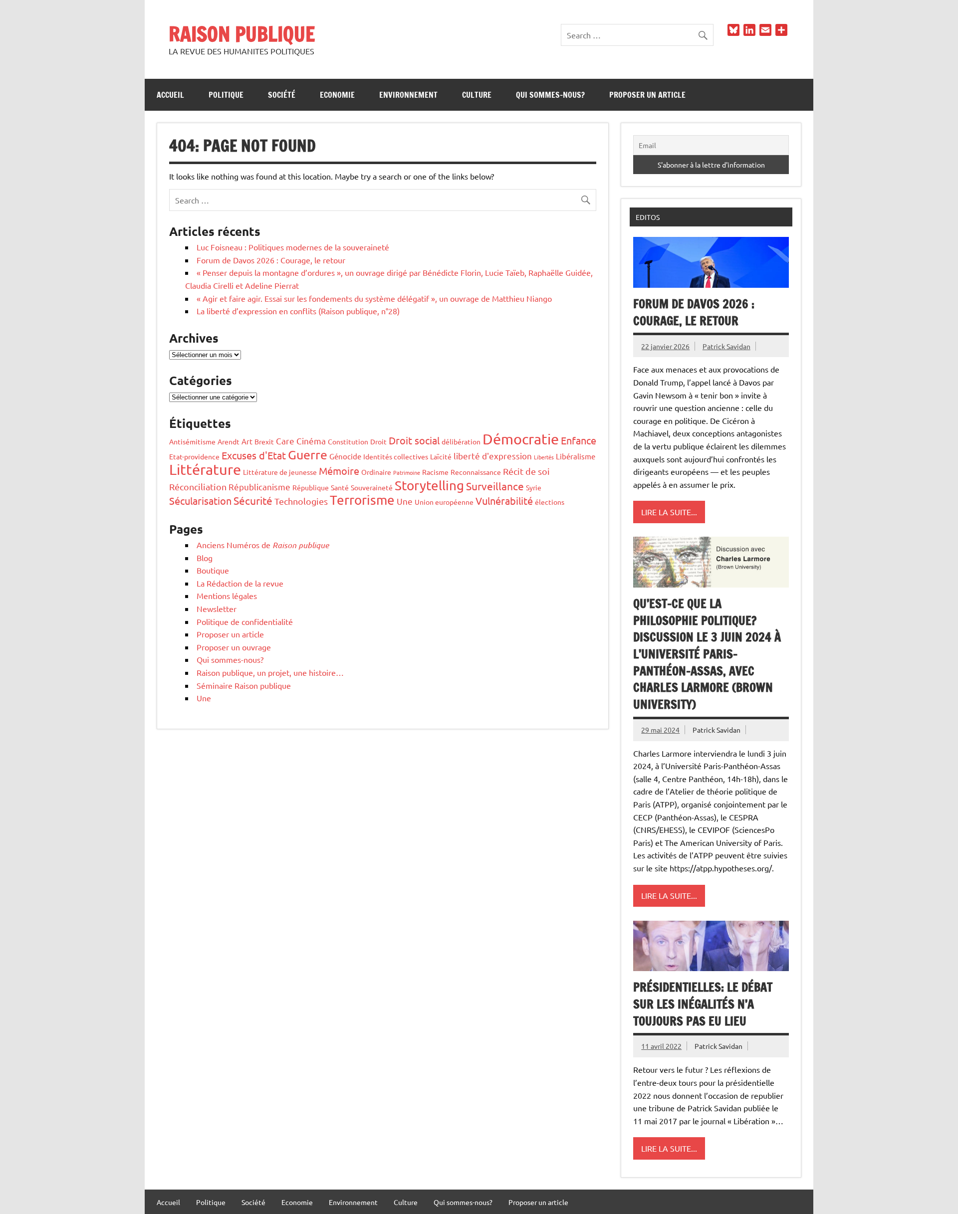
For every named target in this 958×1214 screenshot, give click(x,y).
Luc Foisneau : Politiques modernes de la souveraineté (293, 247)
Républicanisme (259, 486)
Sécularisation (200, 500)
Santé (340, 487)
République (310, 487)
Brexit (264, 441)
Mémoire (339, 470)
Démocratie (520, 438)
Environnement (408, 94)
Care (285, 440)
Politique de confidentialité (245, 621)
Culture (476, 94)
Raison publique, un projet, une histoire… (270, 672)
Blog (205, 558)
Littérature (205, 469)
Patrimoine (406, 472)
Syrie (533, 487)
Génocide (345, 456)
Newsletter (217, 608)
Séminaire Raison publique (244, 685)
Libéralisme (575, 456)
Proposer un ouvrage (234, 647)
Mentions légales (227, 596)
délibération (461, 441)
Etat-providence (194, 456)
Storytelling (429, 485)
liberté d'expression (493, 455)
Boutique (213, 570)
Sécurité (253, 500)
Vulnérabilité (504, 500)
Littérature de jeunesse (280, 471)
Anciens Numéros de (263, 545)
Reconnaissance (476, 471)
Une (405, 501)
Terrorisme (362, 500)
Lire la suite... (669, 512)
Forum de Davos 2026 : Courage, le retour (271, 260)
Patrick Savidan (726, 346)
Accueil (170, 94)
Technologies (301, 501)
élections (549, 501)
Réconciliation (198, 486)
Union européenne (444, 501)
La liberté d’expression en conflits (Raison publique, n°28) (298, 311)
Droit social (414, 440)
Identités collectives (395, 456)
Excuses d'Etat (254, 455)
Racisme (435, 471)
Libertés (544, 457)
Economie (337, 94)
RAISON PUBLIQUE (242, 33)
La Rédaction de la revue (240, 583)
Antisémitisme (192, 441)
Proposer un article (647, 94)
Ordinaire (376, 471)
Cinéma (311, 440)
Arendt (229, 441)
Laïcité (441, 456)
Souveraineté (372, 487)
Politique (226, 94)
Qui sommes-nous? (550, 94)
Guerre (307, 454)
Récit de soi (526, 471)
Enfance (578, 440)
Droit (378, 441)
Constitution (348, 441)
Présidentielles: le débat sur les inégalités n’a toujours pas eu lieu (702, 1004)
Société (281, 94)
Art (246, 441)
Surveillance (495, 485)
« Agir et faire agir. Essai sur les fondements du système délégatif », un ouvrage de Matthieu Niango (374, 298)
